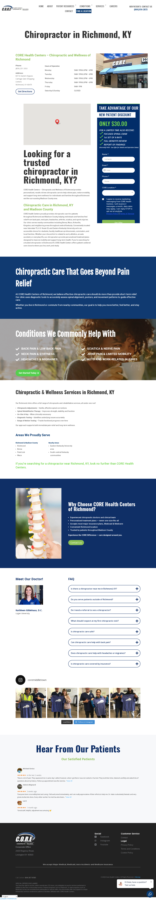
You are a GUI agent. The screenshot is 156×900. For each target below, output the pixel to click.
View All (69, 781)
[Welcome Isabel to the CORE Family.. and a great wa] (94, 703)
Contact (69, 11)
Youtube (104, 844)
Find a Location (83, 11)
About (50, 6)
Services (100, 6)
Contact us (76, 542)
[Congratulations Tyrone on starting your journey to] (125, 703)
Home (41, 6)
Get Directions (25, 91)
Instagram (105, 840)
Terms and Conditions (130, 849)
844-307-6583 (30, 877)
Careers (113, 6)
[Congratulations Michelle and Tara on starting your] (62, 703)
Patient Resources (65, 6)
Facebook (104, 836)
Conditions (85, 6)
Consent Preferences (8, 898)
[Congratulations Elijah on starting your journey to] (31, 703)
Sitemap (137, 877)
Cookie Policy (127, 853)
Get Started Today (27, 373)
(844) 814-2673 (140, 9)
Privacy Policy (127, 845)
